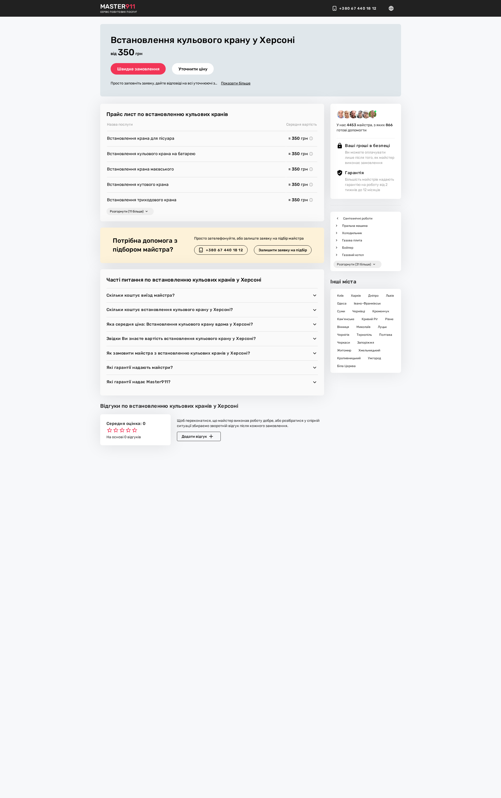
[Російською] (392, 8)
